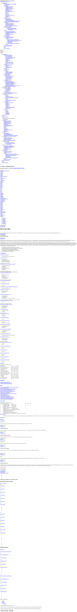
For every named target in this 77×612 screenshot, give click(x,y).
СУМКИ (7, 103)
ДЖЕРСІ (7, 110)
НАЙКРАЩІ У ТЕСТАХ (9, 37)
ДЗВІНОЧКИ (8, 105)
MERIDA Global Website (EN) (4, 170)
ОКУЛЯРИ (7, 113)
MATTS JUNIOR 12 (9, 79)
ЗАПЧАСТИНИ (6, 94)
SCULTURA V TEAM (7, 159)
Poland (1, 203)
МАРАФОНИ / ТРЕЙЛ (9, 58)
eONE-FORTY (8, 90)
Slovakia (1, 207)
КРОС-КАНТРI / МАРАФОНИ (10, 57)
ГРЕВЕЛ (5, 70)
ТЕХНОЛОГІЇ (6, 22)
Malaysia (1, 194)
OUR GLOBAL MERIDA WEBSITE (17, 168)
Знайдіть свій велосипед (6, 160)
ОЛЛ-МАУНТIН (8, 60)
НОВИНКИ (6, 5)
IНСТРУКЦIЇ (8, 33)
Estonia (1, 182)
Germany (1, 185)
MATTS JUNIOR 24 (9, 76)
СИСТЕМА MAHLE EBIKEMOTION (11, 25)
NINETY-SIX (8, 9)
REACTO (7, 13)
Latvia (1, 192)
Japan (1, 190)
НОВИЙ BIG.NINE (9, 10)
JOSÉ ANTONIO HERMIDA (11, 28)
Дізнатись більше (3, 233)
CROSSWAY (8, 74)
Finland (1, 183)
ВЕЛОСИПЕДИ (4, 54)
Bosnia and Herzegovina (3, 176)
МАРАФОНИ (8, 59)
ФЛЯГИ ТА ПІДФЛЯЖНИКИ (10, 107)
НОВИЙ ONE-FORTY (7, 123)
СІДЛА (7, 98)
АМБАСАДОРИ (8, 27)
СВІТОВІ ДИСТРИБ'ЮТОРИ (10, 31)
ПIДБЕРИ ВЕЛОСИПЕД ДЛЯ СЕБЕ (9, 86)
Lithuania (1, 193)
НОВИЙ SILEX (6, 131)
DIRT (5, 127)
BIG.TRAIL (7, 12)
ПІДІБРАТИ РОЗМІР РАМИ (8, 147)
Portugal (1, 204)
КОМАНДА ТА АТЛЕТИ (8, 26)
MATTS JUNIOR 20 (9, 77)
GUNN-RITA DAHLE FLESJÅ (10, 143)
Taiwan (1, 213)
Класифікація (4, 223)
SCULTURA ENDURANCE (10, 15)
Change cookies (6, 610)
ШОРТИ (7, 111)
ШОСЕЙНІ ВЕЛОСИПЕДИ (8, 64)
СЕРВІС (5, 30)
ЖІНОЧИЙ (7, 114)
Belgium (1, 175)
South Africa (2, 209)
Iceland (1, 186)
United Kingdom (2, 215)
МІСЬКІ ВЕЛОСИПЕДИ (8, 73)
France (1, 184)
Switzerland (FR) (2, 212)
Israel (1, 189)
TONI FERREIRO (10, 29)
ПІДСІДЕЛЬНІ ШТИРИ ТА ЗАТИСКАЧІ (12, 97)
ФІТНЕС (5, 68)
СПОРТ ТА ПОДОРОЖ (9, 62)
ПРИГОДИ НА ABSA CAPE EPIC (11, 155)
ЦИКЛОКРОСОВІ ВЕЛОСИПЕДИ (11, 83)
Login (5, 47)
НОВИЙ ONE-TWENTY (9, 6)
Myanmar (1, 197)
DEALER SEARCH (7, 48)
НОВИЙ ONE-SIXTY (9, 7)
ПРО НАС (5, 17)
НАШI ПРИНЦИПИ (9, 19)
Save (12, 611)
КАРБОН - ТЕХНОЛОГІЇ (10, 23)
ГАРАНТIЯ (7, 35)
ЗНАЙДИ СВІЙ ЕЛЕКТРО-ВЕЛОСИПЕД (10, 92)
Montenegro (2, 196)
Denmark (1, 181)
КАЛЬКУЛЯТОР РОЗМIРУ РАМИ (11, 32)
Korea (1, 191)
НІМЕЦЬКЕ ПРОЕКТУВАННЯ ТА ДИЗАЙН (11, 135)
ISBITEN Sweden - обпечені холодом (13, 39)
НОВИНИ (3, 115)
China (1, 177)
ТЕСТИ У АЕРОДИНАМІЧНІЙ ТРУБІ (13, 43)
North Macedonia (2, 201)
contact (3, 600)
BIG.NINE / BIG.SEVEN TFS (10, 11)
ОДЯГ (5, 109)
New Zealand (2, 200)
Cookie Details (11, 610)
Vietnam (1, 216)
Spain (1, 210)
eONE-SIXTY (8, 89)
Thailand (1, 214)
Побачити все (2, 549)
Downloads (3, 220)
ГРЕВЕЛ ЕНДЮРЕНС (9, 72)
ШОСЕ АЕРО (8, 65)
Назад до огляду (2, 426)
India (1, 187)
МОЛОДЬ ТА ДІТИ (7, 75)
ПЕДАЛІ (7, 99)
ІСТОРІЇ (7, 38)
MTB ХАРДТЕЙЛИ (9, 56)
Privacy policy (39, 608)
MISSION (7, 16)
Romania (1, 205)
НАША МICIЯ (8, 18)
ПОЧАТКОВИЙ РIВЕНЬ (9, 63)
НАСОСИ (7, 106)
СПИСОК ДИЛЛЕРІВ (9, 34)
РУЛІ (6, 95)
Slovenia (1, 208)
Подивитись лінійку (3, 483)
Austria (1, 174)
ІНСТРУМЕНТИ (8, 108)
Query (1, 51)
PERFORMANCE (8, 88)
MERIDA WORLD (7, 36)
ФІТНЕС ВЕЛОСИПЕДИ (10, 84)
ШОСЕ (7, 66)
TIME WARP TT (9, 42)
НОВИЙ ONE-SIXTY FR (9, 8)
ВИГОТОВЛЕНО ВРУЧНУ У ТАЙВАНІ (12, 21)
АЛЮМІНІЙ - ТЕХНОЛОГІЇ (10, 24)
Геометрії (3, 219)
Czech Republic (2, 180)
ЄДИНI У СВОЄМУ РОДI (8, 151)
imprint (3, 601)
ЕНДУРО (7, 61)
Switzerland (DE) (2, 211)
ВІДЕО (7, 44)
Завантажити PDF (3, 414)
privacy (3, 602)
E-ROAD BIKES (6, 91)
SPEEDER (7, 69)
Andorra (1, 172)
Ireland (1, 188)
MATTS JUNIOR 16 (9, 78)
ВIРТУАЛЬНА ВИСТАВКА (10, 20)
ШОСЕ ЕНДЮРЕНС (9, 67)
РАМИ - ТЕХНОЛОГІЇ (7, 139)
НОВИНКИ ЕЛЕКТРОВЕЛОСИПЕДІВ (10, 4)
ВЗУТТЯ (7, 112)
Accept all (2, 610)
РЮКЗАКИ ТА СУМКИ (9, 102)
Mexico (1, 195)
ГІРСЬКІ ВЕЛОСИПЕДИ (10, 81)
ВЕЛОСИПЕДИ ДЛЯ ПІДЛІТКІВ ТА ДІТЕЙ (13, 85)
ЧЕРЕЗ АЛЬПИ (8, 156)
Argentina (1, 173)
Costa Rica (1, 178)
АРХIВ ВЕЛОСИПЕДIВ (7, 80)
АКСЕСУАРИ (6, 101)
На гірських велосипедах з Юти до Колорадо (14, 40)
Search (2, 52)
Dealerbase (3, 603)
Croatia (1, 179)
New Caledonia (2, 199)
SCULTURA (8, 14)
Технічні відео (4, 221)
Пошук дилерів (2, 234)
